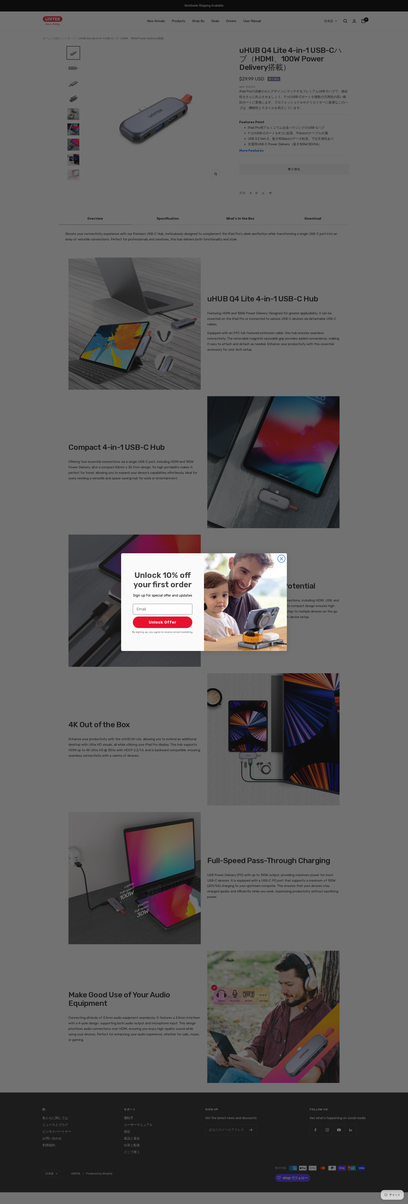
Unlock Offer (163, 622)
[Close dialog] (281, 558)
